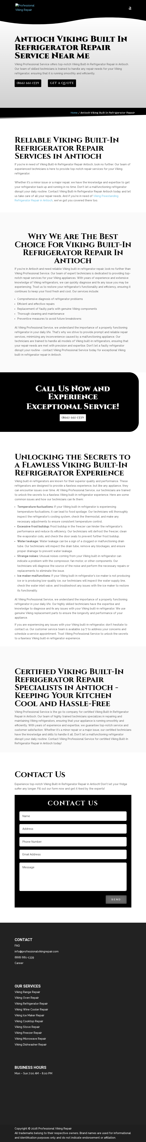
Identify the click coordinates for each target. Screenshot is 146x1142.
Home (74, 112)
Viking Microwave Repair (30, 1038)
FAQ (17, 945)
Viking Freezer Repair (28, 1032)
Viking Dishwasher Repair (31, 1044)
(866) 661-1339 (28, 83)
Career (19, 963)
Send (116, 899)
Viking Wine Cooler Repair (31, 1009)
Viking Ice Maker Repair (29, 1015)
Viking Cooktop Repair (29, 1021)
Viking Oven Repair (27, 997)
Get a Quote (62, 83)
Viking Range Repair (27, 992)
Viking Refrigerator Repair (31, 1003)
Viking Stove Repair (27, 1026)
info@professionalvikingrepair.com (37, 951)
